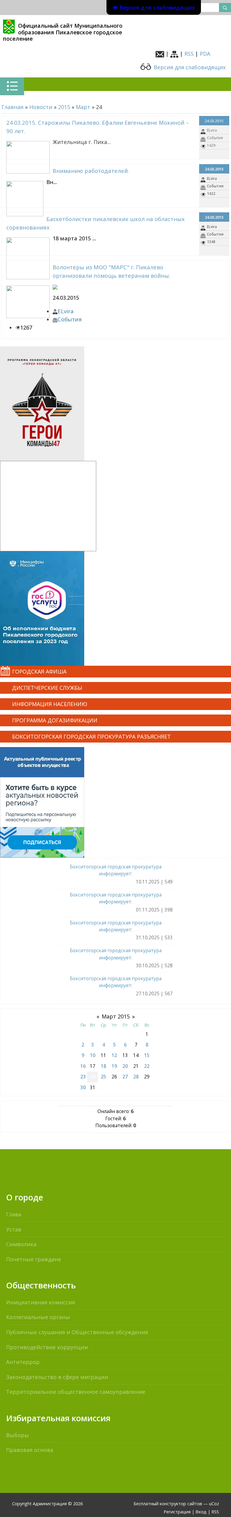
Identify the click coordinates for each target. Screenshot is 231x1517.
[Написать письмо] (160, 53)
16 (83, 1066)
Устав (13, 1229)
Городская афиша (39, 671)
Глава (13, 1214)
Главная (12, 107)
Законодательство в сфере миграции (57, 1377)
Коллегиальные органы (38, 1317)
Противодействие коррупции (47, 1347)
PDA (205, 53)
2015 (64, 107)
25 (103, 1076)
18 (103, 1066)
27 (125, 1076)
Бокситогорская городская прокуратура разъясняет (91, 736)
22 (146, 1066)
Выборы (17, 1435)
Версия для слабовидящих (189, 67)
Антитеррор (23, 1361)
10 (92, 1055)
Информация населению (49, 704)
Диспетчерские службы (47, 687)
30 (83, 1087)
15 (146, 1055)
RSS (189, 53)
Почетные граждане (33, 1259)
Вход (201, 1512)
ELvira (212, 130)
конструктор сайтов (181, 1503)
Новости (40, 107)
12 (114, 1055)
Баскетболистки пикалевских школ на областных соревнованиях (95, 223)
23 (83, 1076)
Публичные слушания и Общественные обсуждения (77, 1332)
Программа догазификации (54, 720)
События (215, 137)
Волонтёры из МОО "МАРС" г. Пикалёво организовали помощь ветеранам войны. (111, 271)
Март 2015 (116, 1016)
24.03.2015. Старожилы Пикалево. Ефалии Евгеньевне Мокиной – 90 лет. (97, 127)
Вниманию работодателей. (91, 170)
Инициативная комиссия (40, 1302)
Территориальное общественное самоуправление (75, 1391)
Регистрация (177, 1512)
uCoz (214, 1503)
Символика (21, 1244)
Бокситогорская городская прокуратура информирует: (116, 870)
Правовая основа (29, 1449)
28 (136, 1076)
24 (92, 1076)
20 (125, 1066)
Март (83, 107)
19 (114, 1066)
